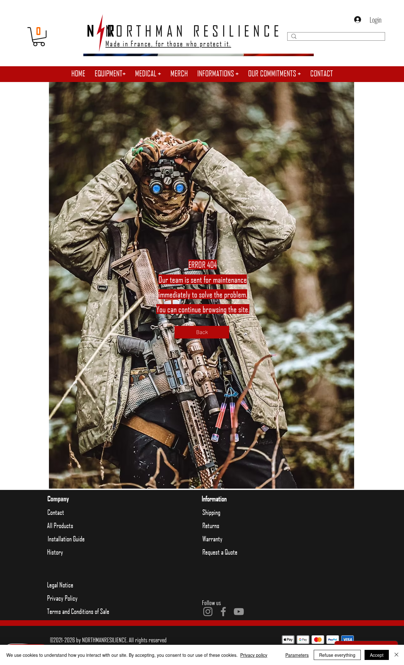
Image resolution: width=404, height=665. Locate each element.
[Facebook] (223, 611)
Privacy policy (253, 655)
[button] (110, 73)
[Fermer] (396, 655)
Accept (376, 655)
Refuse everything (337, 655)
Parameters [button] (297, 655)
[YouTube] (239, 611)
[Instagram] (208, 611)
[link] (38, 36)
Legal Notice (60, 584)
